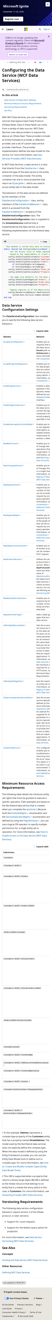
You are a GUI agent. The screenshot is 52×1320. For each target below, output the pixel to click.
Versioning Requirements (15, 107)
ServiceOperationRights (18, 816)
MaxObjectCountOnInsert (14, 545)
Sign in (47, 29)
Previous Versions (25, 1304)
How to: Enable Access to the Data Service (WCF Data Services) (25, 835)
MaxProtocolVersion (12, 559)
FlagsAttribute (30, 820)
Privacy (18, 1308)
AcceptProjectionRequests (15, 364)
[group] (26, 272)
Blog (38, 1304)
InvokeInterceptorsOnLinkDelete (17, 424)
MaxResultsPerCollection (14, 598)
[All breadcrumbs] (4, 62)
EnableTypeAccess (11, 386)
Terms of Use (35, 1312)
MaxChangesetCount (12, 465)
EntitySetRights (19, 813)
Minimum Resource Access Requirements (22, 103)
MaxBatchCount (10, 443)
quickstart (31, 809)
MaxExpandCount (11, 484)
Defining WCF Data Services (18, 62)
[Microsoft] (26, 29)
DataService (31, 168)
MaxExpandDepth (11, 515)
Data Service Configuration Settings (20, 100)
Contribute (7, 1308)
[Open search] (40, 29)
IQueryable (17, 183)
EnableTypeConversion (13, 405)
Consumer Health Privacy (13, 1312)
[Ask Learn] (35, 62)
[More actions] (47, 62)
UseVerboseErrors (11, 747)
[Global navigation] (2, 29)
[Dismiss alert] (48, 4)
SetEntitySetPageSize (12, 681)
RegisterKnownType (12, 614)
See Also (8, 110)
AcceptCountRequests (13, 342)
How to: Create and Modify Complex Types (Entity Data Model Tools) (25, 1166)
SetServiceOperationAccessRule (17, 697)
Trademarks (7, 1316)
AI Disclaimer (8, 1304)
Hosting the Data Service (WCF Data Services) (24, 1260)
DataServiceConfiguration (15, 200)
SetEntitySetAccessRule (13, 625)
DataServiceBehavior (29, 204)
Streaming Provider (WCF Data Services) (22, 1195)
